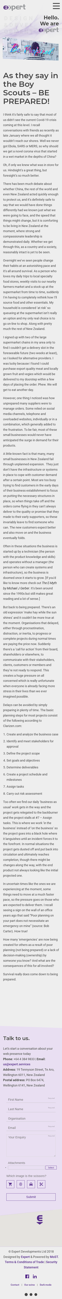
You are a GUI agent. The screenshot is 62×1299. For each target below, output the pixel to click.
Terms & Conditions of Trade (24, 1262)
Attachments (16, 1163)
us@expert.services (16, 1064)
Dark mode (45, 1284)
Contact (15, 1284)
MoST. (54, 1257)
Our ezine (29, 1284)
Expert (25, 1257)
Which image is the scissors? (26, 1176)
